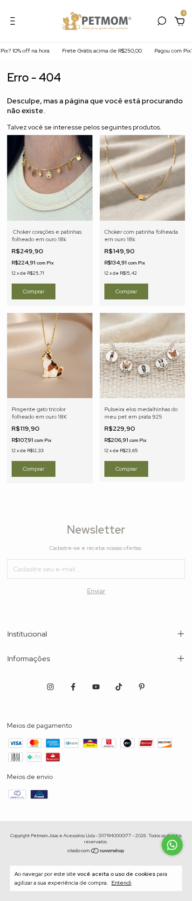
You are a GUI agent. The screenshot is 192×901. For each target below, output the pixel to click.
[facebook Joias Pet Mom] (73, 687)
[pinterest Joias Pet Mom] (141, 687)
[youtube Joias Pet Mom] (96, 687)
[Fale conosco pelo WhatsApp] (172, 844)
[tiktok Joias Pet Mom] (119, 687)
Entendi (121, 883)
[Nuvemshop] (96, 851)
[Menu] (14, 22)
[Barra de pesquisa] (162, 22)
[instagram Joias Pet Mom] (50, 687)
